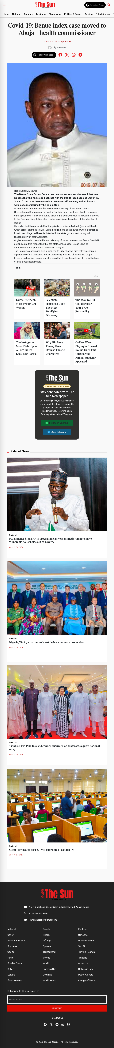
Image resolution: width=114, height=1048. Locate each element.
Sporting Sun (49, 969)
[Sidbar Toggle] (4, 5)
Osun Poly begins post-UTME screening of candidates (41, 850)
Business (41, 14)
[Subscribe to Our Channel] (57, 1024)
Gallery (11, 969)
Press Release (86, 940)
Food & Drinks (14, 963)
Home (6, 14)
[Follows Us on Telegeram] (80, 54)
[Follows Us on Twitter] (67, 54)
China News (55, 14)
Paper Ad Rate (85, 974)
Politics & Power (72, 14)
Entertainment (103, 14)
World (46, 963)
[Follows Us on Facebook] (60, 54)
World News (49, 980)
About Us (83, 963)
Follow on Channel (59, 423)
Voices (46, 957)
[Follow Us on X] (51, 1024)
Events (46, 929)
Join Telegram (58, 432)
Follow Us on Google (97, 5)
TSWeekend (49, 952)
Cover (10, 935)
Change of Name (86, 980)
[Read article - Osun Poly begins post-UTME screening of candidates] (56, 805)
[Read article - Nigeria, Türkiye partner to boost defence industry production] (56, 598)
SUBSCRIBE (57, 1008)
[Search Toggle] (109, 4)
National (16, 14)
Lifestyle (47, 940)
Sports (10, 952)
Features (82, 929)
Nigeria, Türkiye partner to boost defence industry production (46, 642)
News (10, 957)
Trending (82, 957)
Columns (28, 14)
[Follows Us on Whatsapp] (74, 54)
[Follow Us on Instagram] (68, 1024)
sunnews (61, 47)
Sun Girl (82, 946)
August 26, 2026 (16, 547)
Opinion (88, 14)
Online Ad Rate (86, 969)
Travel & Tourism (86, 952)
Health (46, 935)
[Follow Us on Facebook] (45, 1024)
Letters (11, 974)
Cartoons (83, 935)
